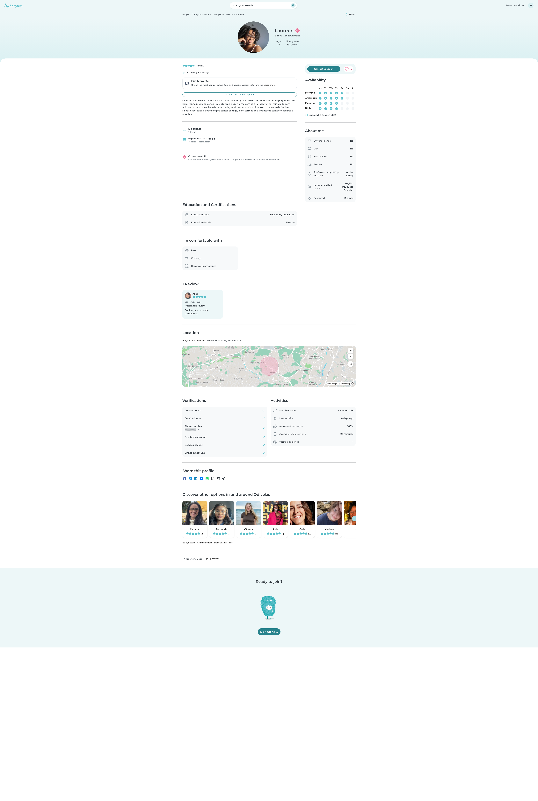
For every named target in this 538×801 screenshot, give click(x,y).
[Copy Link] (224, 479)
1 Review (199, 65)
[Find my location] (350, 364)
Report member (193, 559)
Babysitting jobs (223, 542)
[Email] (218, 479)
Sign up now (269, 631)
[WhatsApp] (207, 479)
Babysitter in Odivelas (287, 35)
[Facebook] (184, 479)
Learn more (270, 85)
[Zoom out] (350, 356)
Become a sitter (515, 5)
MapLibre (331, 383)
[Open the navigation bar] (531, 5)
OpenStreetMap (344, 383)
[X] (190, 479)
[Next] (354, 518)
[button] (202, 304)
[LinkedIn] (196, 479)
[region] (269, 366)
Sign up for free (212, 558)
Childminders (204, 542)
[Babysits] (13, 5)
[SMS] (212, 479)
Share (351, 14)
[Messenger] (201, 479)
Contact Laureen (323, 69)
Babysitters (188, 542)
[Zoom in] (350, 350)
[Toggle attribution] (352, 383)
